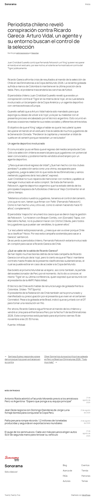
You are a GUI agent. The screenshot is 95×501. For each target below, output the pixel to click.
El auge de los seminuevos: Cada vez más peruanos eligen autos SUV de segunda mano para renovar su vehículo (41, 433)
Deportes (34, 53)
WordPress (86, 495)
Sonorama (10, 4)
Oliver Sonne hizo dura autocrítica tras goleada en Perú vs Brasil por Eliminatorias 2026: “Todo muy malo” (66, 359)
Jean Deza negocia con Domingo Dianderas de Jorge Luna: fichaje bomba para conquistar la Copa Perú (37, 411)
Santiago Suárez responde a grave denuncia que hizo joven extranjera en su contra (22, 359)
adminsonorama (22, 53)
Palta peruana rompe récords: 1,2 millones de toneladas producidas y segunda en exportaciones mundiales (36, 422)
